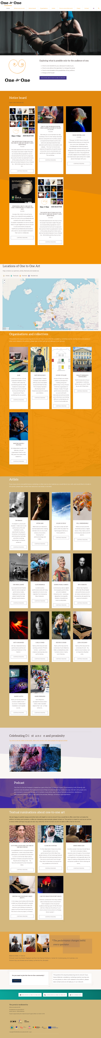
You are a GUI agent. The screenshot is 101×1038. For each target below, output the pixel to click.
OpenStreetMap (91, 329)
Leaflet (84, 329)
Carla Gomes (39, 642)
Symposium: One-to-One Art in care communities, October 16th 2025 (22, 208)
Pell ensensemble (82, 523)
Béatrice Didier (61, 642)
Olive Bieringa (40, 584)
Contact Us (16, 980)
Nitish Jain (39, 523)
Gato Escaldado (39, 375)
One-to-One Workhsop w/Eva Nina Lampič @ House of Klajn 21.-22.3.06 (50, 128)
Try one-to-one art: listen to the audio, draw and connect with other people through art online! (38, 740)
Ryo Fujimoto (82, 584)
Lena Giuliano (82, 642)
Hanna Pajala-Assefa (61, 584)
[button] (98, 8)
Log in (30, 1031)
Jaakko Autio (18, 696)
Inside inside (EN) (78, 845)
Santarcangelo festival (18, 444)
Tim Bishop (18, 520)
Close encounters (50, 845)
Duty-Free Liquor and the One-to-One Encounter (22, 846)
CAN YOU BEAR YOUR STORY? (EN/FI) (50, 896)
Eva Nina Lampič (18, 584)
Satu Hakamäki (18, 642)
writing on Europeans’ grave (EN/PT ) (22, 897)
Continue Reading (25, 171)
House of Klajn (61, 375)
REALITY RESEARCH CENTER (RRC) (82, 376)
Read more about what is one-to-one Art (53, 77)
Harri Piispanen (40, 696)
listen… (34, 800)
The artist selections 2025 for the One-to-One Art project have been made (22, 143)
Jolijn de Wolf (61, 523)
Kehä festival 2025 (79, 135)
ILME (18, 375)
